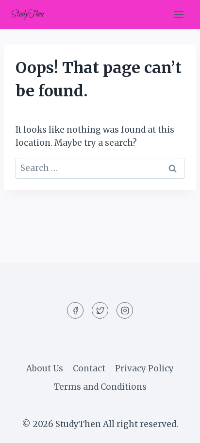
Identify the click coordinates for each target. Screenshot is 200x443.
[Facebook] (75, 310)
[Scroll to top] (175, 428)
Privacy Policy (144, 368)
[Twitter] (100, 310)
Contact (89, 368)
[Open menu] (178, 14)
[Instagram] (125, 310)
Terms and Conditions (100, 387)
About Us (44, 368)
